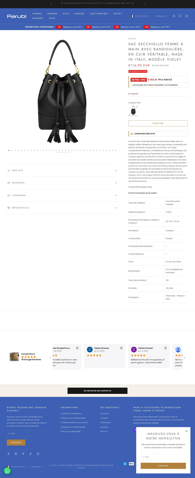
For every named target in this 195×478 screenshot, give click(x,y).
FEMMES (37, 13)
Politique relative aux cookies (74, 422)
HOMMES (52, 13)
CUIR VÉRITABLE (99, 13)
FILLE (66, 13)
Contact (104, 418)
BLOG (52, 18)
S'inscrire (16, 442)
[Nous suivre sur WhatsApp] (38, 453)
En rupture (158, 123)
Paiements (105, 422)
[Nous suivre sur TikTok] (30, 453)
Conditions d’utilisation (71, 413)
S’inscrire (163, 466)
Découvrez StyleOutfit (71, 431)
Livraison (104, 427)
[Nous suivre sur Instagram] (15, 453)
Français (160, 16)
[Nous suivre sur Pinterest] (23, 453)
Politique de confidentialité (73, 418)
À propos (104, 413)
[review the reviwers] (76, 348)
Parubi (132, 38)
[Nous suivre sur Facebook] (8, 453)
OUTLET (118, 13)
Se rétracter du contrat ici (97, 390)
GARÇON (79, 13)
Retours (103, 431)
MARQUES (38, 18)
